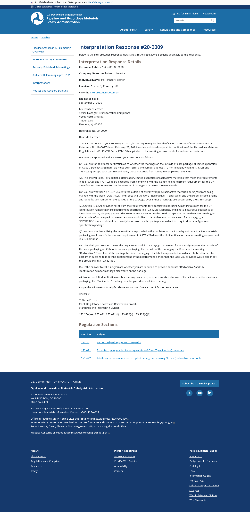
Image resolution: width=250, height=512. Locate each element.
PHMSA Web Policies (125, 461)
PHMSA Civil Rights (124, 456)
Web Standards (197, 500)
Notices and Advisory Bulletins (50, 90)
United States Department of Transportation (56, 6)
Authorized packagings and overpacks (119, 342)
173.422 (86, 358)
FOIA (192, 471)
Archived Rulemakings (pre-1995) (51, 75)
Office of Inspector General (204, 485)
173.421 (86, 350)
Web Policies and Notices (203, 495)
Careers (118, 471)
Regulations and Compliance (177, 29)
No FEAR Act (196, 480)
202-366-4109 (79, 408)
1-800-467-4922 (89, 412)
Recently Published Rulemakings (51, 67)
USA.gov (194, 490)
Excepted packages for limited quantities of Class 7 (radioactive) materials (140, 350)
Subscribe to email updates (199, 383)
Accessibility (120, 466)
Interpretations (41, 82)
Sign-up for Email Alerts (185, 13)
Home (34, 37)
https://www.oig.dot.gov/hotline (107, 426)
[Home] (65, 19)
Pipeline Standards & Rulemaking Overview (51, 49)
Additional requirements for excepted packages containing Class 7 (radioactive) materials (149, 358)
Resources (209, 29)
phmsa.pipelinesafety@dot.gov (108, 418)
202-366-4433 (39, 402)
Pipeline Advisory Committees (50, 59)
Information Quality (200, 475)
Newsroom (209, 13)
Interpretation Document (104, 92)
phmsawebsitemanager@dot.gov (87, 432)
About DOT (195, 456)
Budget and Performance (203, 461)
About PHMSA (128, 29)
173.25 (85, 342)
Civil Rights (195, 466)
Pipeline (45, 37)
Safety (149, 29)
